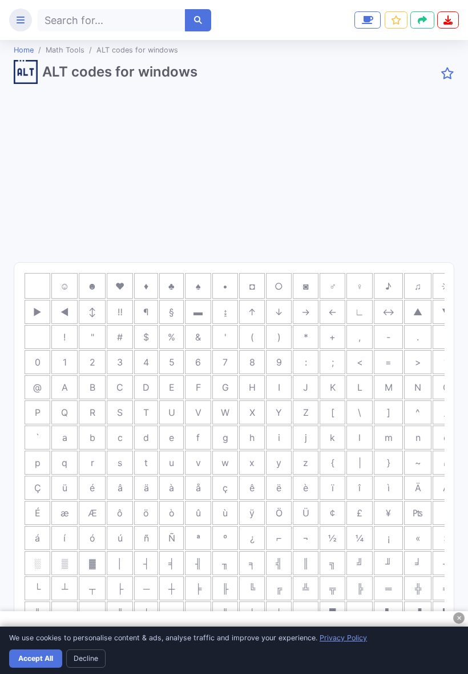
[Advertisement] (234, 178)
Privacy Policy (343, 637)
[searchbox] (111, 20)
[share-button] (396, 20)
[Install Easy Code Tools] (448, 20)
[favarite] (447, 73)
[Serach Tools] (198, 20)
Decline (86, 658)
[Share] (422, 20)
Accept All (35, 658)
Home (24, 50)
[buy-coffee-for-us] (366, 20)
